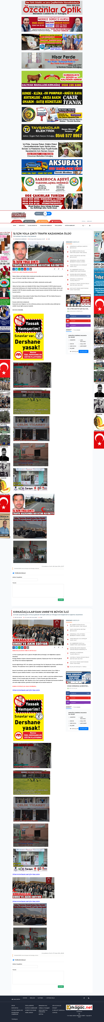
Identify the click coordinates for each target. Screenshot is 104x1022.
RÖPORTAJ (22, 225)
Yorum (14, 583)
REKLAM (32, 998)
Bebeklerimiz (43, 1005)
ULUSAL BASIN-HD (32, 225)
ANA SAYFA (17, 221)
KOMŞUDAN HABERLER (46, 225)
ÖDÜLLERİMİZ (58, 225)
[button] (39, 213)
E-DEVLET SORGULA (58, 1010)
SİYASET (54, 1008)
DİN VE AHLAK (73, 688)
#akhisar (37, 568)
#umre (36, 955)
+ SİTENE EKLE (50, 998)
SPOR (14, 225)
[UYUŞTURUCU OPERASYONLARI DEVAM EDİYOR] (78, 300)
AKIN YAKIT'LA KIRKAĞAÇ (43, 1011)
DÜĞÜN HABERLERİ (70, 225)
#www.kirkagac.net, (26, 568)
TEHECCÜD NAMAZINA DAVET (78, 686)
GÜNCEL (54, 1012)
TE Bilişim (14, 1019)
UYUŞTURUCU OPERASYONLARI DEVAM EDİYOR (78, 309)
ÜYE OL (83, 221)
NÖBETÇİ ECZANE (30, 1010)
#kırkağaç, (32, 568)
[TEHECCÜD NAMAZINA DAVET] (78, 677)
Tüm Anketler (77, 330)
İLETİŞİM (40, 998)
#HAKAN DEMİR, (17, 568)
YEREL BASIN (29, 1012)
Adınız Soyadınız (17, 577)
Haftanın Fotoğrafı (44, 1008)
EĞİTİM (41, 1014)
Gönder (61, 599)
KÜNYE (25, 998)
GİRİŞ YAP (89, 221)
